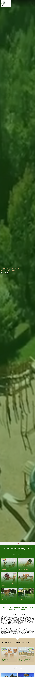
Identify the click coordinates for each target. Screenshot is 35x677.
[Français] (18, 543)
